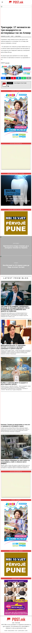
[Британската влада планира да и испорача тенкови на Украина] (16, 245)
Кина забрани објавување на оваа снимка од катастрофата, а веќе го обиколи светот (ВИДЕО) (15, 462)
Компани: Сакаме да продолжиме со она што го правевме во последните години (15, 425)
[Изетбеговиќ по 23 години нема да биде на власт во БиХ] (16, 265)
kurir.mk (7, 63)
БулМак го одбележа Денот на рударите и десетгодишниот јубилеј (14, 383)
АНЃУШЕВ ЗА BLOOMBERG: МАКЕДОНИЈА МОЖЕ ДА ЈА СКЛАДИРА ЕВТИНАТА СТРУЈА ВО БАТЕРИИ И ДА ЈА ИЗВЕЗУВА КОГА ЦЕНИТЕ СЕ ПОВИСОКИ (15, 309)
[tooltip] (3, 78)
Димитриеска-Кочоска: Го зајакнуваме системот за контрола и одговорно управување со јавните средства (13, 347)
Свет (12, 36)
